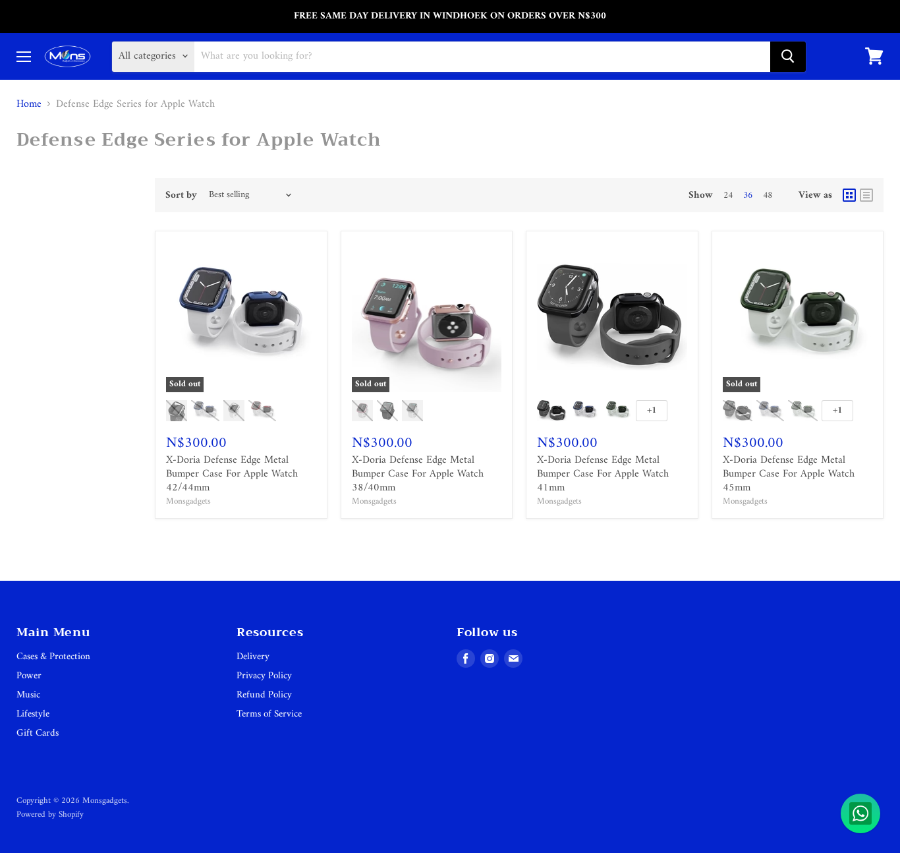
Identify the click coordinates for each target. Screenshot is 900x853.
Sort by (181, 195)
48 (767, 195)
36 (747, 195)
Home (29, 104)
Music (28, 695)
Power (29, 676)
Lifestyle (32, 714)
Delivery (253, 657)
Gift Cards (37, 733)
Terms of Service (269, 714)
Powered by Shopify (50, 814)
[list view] (866, 195)
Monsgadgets (188, 501)
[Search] (788, 56)
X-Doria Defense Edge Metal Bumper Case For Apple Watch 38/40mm (418, 474)
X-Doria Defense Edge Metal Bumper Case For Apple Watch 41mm (603, 474)
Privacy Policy (264, 676)
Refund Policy (264, 695)
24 (728, 195)
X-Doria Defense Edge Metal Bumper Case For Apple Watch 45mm (789, 474)
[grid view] (849, 195)
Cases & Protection (53, 657)
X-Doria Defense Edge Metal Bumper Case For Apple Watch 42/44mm (232, 474)
